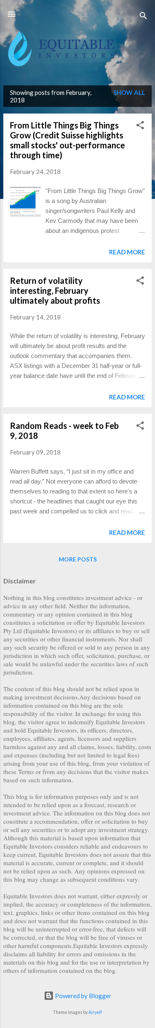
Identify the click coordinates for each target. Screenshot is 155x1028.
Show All (129, 92)
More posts (78, 559)
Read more (127, 252)
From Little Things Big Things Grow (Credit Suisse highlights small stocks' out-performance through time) (67, 140)
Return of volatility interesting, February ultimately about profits (55, 290)
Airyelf (95, 1012)
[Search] (143, 16)
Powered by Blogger (83, 995)
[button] (140, 126)
